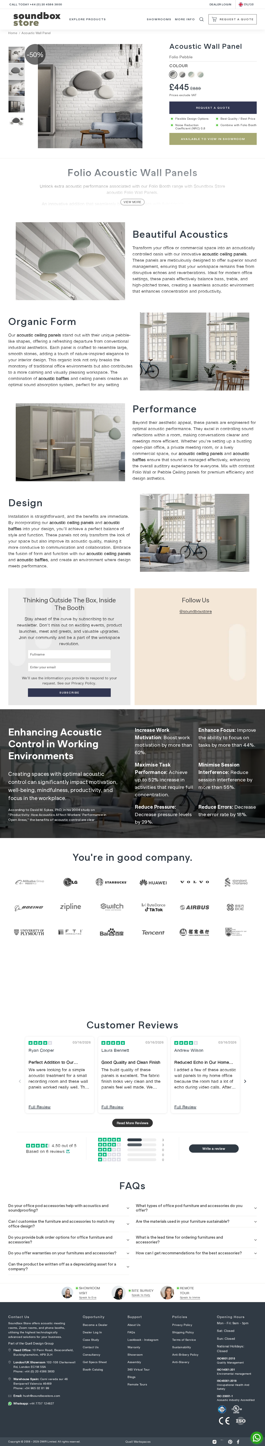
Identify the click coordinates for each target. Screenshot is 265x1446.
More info (185, 19)
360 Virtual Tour (139, 1369)
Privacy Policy (83, 683)
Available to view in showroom (213, 139)
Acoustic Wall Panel (36, 33)
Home (12, 33)
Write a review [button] (213, 1148)
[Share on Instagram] (214, 1441)
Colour (178, 65)
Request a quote (213, 107)
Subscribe (69, 692)
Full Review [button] (40, 1107)
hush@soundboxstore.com (36, 1395)
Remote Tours (137, 1384)
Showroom (135, 1354)
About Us (134, 1325)
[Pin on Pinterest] (230, 1441)
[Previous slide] (20, 1081)
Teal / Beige (191, 74)
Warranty (134, 1347)
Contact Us (91, 1347)
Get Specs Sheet (95, 1362)
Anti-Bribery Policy (185, 1354)
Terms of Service (184, 1339)
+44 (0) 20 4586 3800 (39, 1371)
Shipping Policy (183, 1332)
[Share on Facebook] (238, 1441)
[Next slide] (245, 1081)
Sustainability (181, 1347)
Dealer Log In (92, 1332)
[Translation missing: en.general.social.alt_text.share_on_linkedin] (222, 1441)
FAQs (131, 1332)
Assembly (134, 1362)
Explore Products (87, 19)
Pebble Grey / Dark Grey (182, 74)
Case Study (91, 1339)
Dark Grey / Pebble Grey (173, 74)
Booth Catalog (93, 1369)
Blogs (132, 1377)
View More (132, 202)
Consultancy (91, 1354)
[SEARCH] (201, 19)
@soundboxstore (195, 611)
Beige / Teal (200, 74)
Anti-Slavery (180, 1362)
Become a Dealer (95, 1325)
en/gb (249, 4)
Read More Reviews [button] (132, 1123)
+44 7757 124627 (33, 1403)
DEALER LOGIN (220, 4)
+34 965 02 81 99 (36, 1388)
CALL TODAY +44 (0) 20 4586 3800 (35, 4)
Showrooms (159, 19)
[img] (40, 1042)
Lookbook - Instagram (143, 1339)
